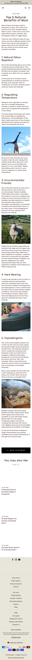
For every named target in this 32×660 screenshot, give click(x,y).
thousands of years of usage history (14, 36)
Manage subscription (16, 621)
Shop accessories (16, 584)
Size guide (15, 616)
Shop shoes (16, 578)
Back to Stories (17, 450)
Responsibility (16, 595)
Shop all (16, 587)
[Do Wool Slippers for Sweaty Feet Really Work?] (16, 506)
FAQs (16, 613)
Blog (16, 607)
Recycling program (16, 601)
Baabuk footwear (8, 410)
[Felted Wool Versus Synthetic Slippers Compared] (16, 477)
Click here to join (15, 637)
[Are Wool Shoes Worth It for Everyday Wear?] (16, 535)
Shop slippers (16, 581)
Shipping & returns (16, 619)
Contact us (16, 624)
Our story (16, 592)
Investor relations (16, 598)
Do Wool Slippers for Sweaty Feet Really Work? (9, 521)
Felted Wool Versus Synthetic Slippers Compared (9, 492)
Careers (16, 604)
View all (16, 464)
